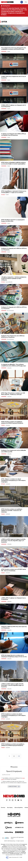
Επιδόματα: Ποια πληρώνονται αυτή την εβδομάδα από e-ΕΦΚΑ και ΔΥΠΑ (13, 451)
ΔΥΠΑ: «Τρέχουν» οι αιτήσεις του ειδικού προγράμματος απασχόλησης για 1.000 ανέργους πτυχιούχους (13, 480)
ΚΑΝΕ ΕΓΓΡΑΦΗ (13, 786)
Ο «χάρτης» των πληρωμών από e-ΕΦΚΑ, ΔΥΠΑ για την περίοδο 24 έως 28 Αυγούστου (13, 134)
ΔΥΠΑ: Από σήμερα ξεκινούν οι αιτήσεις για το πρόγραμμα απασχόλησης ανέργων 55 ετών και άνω (14, 656)
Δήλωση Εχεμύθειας (19, 807)
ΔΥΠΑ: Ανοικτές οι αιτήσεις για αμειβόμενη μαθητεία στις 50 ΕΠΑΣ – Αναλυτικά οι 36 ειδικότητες (11, 510)
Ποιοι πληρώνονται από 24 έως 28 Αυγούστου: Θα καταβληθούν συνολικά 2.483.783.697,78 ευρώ (13, 48)
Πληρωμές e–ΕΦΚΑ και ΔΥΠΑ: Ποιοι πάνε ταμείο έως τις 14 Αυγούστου (14, 627)
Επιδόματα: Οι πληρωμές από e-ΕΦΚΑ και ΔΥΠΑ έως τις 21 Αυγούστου (14, 249)
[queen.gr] (8, 827)
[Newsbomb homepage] (7, 2)
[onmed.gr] (19, 832)
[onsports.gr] (19, 822)
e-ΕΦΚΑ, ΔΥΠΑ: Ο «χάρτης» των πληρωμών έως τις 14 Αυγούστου (13, 598)
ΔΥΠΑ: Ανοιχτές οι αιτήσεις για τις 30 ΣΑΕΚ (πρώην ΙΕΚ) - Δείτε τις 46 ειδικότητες (13, 570)
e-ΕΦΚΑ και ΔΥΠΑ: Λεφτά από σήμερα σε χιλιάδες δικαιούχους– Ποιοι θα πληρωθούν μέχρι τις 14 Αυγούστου (13, 540)
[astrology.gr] (19, 827)
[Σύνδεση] (22, 2)
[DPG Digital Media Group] (14, 815)
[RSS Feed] (21, 800)
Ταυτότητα (3, 807)
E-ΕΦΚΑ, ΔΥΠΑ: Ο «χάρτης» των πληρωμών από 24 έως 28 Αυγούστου (13, 105)
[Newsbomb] (14, 796)
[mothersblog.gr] (8, 832)
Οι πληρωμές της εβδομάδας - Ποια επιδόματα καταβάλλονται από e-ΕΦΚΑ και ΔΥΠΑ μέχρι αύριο (13, 365)
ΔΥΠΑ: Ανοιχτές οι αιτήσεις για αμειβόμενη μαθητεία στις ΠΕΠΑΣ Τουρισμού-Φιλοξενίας (12, 422)
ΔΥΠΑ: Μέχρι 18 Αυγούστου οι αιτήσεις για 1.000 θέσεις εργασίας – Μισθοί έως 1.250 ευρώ (13, 393)
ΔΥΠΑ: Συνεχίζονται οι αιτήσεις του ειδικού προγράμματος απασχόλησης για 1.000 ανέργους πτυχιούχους (13, 715)
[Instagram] (12, 800)
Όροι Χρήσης (10, 807)
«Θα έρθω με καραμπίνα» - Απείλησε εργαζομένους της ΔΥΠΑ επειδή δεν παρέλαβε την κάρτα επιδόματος (13, 278)
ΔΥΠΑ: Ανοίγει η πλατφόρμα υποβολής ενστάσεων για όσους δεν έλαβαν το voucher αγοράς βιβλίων (13, 163)
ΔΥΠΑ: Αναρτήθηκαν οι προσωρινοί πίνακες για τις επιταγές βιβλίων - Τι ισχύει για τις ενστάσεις (13, 191)
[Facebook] (7, 800)
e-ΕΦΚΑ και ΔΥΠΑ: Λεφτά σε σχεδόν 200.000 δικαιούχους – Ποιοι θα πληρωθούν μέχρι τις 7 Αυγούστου (12, 685)
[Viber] (9, 800)
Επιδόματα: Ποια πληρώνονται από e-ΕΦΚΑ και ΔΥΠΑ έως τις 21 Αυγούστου (12, 336)
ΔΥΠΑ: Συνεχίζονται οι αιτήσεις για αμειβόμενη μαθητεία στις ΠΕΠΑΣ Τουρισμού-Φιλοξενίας (12, 744)
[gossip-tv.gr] (8, 822)
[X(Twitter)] (15, 800)
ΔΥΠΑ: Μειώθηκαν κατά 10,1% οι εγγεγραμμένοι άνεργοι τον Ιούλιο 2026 (13, 220)
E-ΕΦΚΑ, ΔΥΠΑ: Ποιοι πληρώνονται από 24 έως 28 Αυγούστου (13, 77)
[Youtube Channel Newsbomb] (18, 800)
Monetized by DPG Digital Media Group (17, 838)
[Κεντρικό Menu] (26, 2)
